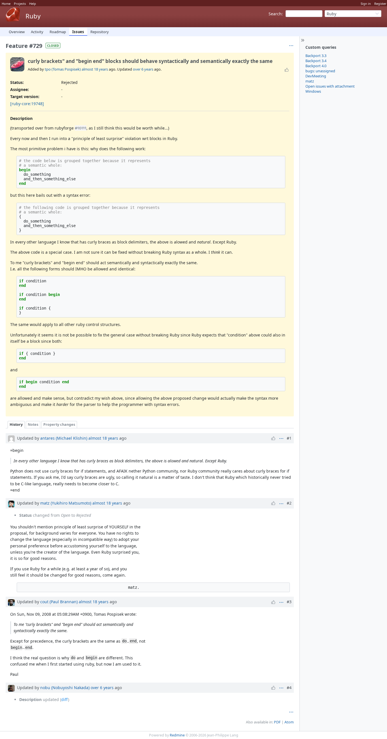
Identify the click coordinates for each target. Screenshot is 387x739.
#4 (289, 687)
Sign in (366, 3)
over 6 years (143, 69)
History (16, 424)
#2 (289, 503)
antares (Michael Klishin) (63, 438)
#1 (289, 438)
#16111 (80, 128)
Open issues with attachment (330, 86)
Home (6, 3)
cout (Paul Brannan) (59, 601)
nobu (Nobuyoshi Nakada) (65, 687)
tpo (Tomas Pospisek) (63, 69)
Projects (20, 3)
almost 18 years (95, 69)
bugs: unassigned (320, 70)
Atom (289, 722)
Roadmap (58, 31)
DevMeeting (315, 76)
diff (64, 699)
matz (309, 81)
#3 (289, 601)
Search (275, 13)
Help (32, 3)
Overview (17, 31)
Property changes (59, 424)
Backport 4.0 (315, 65)
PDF (277, 722)
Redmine (177, 735)
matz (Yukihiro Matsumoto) (65, 503)
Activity (37, 31)
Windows (313, 91)
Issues (78, 31)
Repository (99, 31)
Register (380, 3)
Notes (33, 424)
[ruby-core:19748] (27, 103)
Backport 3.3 (315, 55)
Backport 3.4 (315, 60)
